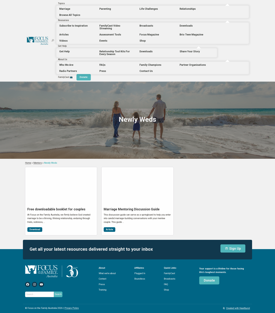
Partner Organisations (193, 64)
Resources (63, 20)
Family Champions (150, 64)
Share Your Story (190, 51)
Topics (61, 3)
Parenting (105, 8)
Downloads (186, 25)
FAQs (102, 64)
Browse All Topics (69, 14)
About (102, 268)
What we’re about (107, 273)
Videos (63, 40)
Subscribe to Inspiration (73, 25)
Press (102, 70)
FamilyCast (169, 273)
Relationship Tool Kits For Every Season (114, 53)
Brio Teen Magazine (191, 34)
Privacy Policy (71, 308)
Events (103, 40)
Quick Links (170, 268)
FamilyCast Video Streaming (109, 27)
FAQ (166, 284)
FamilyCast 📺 (65, 77)
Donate (84, 77)
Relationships (188, 8)
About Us (62, 59)
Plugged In (139, 273)
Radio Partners (68, 70)
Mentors (37, 163)
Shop (143, 40)
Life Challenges (149, 8)
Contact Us (146, 70)
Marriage (64, 8)
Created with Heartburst (238, 308)
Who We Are (66, 64)
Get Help (62, 46)
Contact (102, 278)
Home (28, 163)
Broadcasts (146, 25)
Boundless (139, 278)
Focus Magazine (149, 34)
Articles (64, 34)
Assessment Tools (110, 34)
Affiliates (139, 268)
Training (102, 289)
